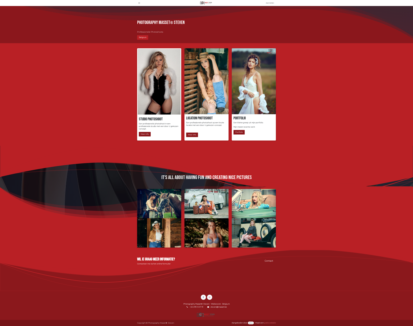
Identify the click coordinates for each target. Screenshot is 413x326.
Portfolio (239, 132)
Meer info (145, 134)
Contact (269, 261)
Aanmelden (270, 3)
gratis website (270, 323)
